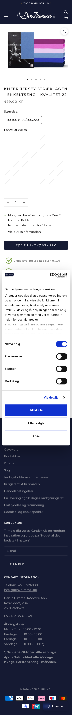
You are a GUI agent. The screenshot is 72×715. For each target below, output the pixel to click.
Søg (7, 470)
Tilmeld (17, 564)
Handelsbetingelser (18, 491)
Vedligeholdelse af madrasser (26, 477)
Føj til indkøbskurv (36, 245)
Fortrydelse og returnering (24, 505)
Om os (9, 463)
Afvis (36, 436)
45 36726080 (28, 585)
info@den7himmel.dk (20, 590)
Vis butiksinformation (24, 232)
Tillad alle (36, 410)
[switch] (61, 356)
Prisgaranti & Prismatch (22, 484)
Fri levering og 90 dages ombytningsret (34, 498)
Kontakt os (12, 456)
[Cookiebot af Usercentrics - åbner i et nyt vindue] (50, 275)
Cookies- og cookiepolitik (23, 512)
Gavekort (11, 449)
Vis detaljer (52, 397)
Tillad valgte (36, 423)
